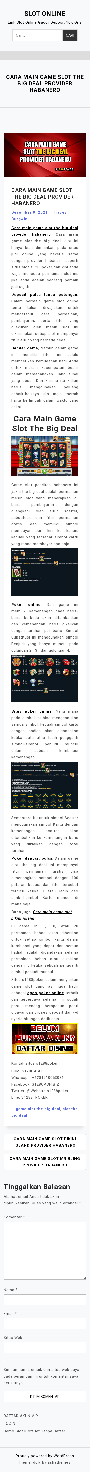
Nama (11, 1290)
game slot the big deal (38, 1109)
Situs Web (13, 1337)
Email (10, 1313)
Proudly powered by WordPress (45, 1456)
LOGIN (10, 1423)
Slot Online (45, 13)
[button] (45, 55)
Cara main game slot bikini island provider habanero (45, 1142)
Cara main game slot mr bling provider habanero (45, 1161)
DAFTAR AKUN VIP (21, 1416)
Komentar (14, 1217)
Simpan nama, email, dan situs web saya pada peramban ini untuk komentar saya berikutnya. (42, 1376)
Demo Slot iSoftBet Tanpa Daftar (35, 1431)
